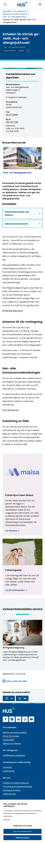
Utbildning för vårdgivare (14, 755)
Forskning (7, 767)
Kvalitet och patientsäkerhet (16, 783)
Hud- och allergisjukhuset (14, 16)
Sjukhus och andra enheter (15, 14)
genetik (22, 51)
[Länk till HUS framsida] (22, 4)
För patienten (19, 11)
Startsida (7, 11)
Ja (11, 698)
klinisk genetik (10, 51)
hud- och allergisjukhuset (15, 47)
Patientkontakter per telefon (17, 213)
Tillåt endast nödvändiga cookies (22, 831)
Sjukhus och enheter (12, 743)
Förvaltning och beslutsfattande (17, 786)
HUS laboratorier (10, 410)
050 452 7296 (12, 122)
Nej (25, 698)
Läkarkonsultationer (16, 223)
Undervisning (8, 771)
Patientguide (8, 740)
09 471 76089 (12, 114)
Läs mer (6, 819)
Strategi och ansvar (12, 790)
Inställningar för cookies (22, 826)
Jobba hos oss (9, 794)
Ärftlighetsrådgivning (12, 310)
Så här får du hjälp (11, 736)
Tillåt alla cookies (22, 838)
